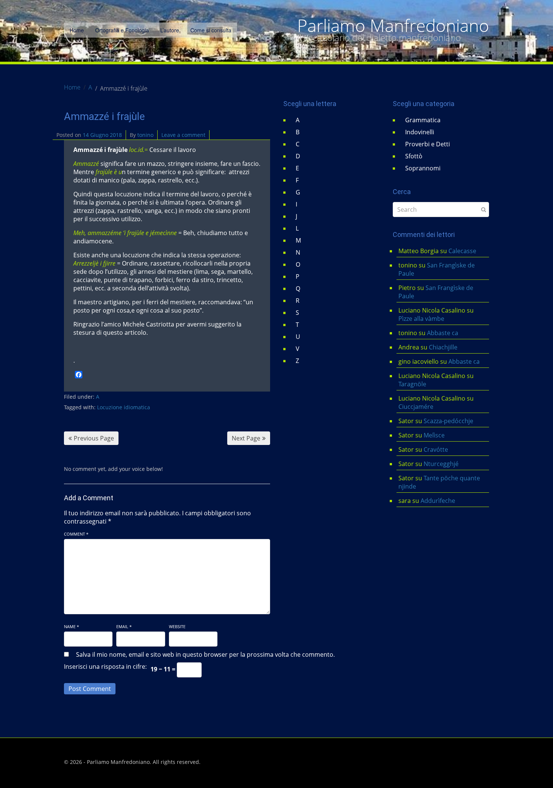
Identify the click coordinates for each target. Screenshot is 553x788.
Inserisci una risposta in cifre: (105, 666)
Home (77, 30)
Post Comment (89, 689)
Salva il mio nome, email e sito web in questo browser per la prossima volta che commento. (205, 654)
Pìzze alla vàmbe (421, 318)
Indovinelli (419, 132)
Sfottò (413, 156)
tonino (145, 134)
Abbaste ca (442, 333)
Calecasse (462, 251)
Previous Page (94, 438)
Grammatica (423, 120)
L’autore (169, 30)
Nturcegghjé (441, 464)
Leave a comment (183, 134)
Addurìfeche (438, 500)
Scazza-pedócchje (448, 421)
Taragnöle (412, 384)
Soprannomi (423, 168)
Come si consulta (210, 30)
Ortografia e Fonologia (122, 30)
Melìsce (434, 435)
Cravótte (436, 449)
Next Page (246, 438)
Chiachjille (443, 347)
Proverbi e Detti (427, 144)
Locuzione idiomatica (123, 407)
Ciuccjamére (415, 406)
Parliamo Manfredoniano (393, 25)
